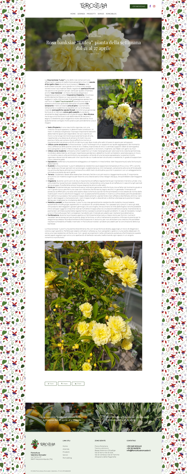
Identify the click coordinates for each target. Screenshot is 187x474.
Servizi (65, 455)
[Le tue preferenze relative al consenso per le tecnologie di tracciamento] (3, 470)
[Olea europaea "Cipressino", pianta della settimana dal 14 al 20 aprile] (128, 417)
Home (65, 446)
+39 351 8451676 (134, 448)
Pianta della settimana (93, 36)
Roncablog (67, 458)
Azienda (66, 449)
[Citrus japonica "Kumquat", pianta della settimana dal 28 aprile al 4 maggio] (59, 417)
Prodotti (66, 452)
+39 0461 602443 (134, 446)
